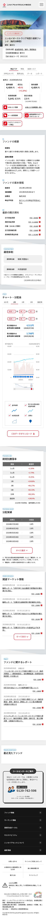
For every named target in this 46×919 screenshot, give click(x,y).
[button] (12, 123)
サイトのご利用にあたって (33, 861)
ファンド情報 (9, 812)
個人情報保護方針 (33, 868)
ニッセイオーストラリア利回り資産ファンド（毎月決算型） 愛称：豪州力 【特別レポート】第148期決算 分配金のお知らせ (23, 701)
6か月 (6, 302)
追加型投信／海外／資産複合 (25, 49)
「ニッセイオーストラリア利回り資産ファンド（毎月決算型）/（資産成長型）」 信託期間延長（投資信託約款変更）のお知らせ (23, 673)
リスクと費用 (13, 883)
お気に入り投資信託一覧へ (33, 107)
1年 (14, 302)
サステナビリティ (10, 835)
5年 (31, 302)
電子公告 (13, 875)
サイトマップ (33, 875)
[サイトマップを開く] (41, 4)
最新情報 (7, 850)
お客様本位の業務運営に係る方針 (12, 868)
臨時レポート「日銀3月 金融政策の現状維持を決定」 (22, 602)
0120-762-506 (26, 790)
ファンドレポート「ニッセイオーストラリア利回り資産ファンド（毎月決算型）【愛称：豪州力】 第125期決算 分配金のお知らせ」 (23, 718)
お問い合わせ (12, 861)
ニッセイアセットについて (14, 842)
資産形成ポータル (10, 827)
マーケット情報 (10, 820)
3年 (23, 302)
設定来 (39, 302)
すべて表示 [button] (20, 550)
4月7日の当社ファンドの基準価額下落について (21, 687)
